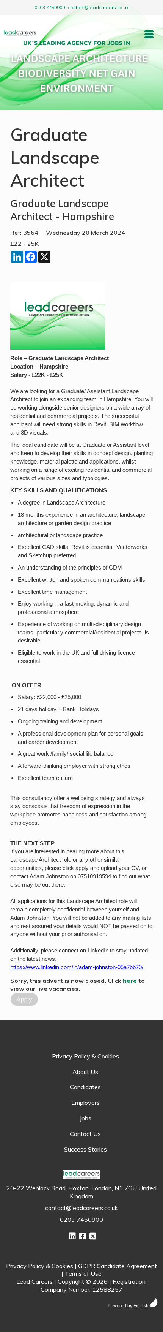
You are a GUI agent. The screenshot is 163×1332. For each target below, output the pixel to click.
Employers (85, 1102)
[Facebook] (82, 1236)
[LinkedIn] (72, 1236)
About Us (85, 1072)
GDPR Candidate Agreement (117, 1266)
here (130, 980)
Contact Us (85, 1133)
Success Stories (85, 1149)
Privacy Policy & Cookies (85, 1056)
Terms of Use (83, 1273)
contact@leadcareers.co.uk (98, 7)
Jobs (85, 1118)
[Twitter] (92, 1236)
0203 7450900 (49, 7)
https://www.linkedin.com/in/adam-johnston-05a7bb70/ (76, 967)
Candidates (85, 1087)
